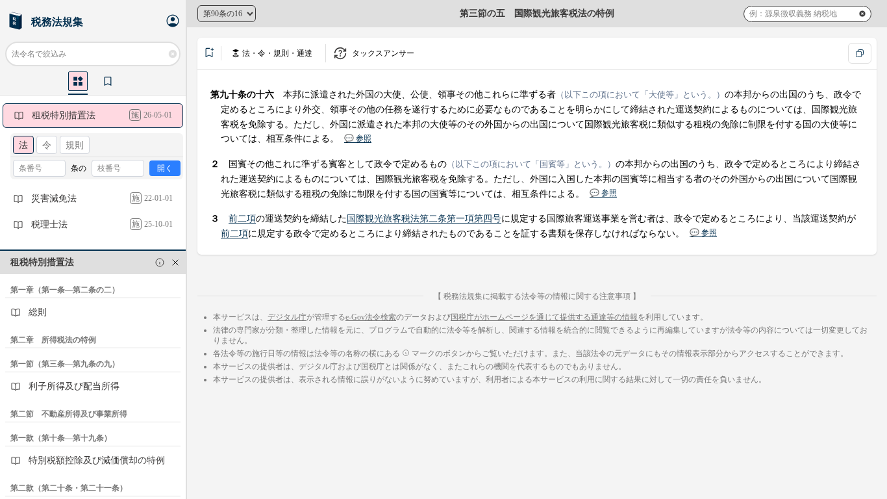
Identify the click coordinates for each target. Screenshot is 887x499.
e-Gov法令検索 (370, 317)
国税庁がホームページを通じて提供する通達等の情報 (544, 317)
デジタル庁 (287, 317)
